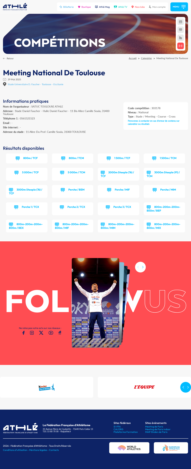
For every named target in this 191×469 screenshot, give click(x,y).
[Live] (180, 46)
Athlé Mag (104, 7)
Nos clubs (140, 7)
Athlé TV (122, 7)
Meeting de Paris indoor (158, 429)
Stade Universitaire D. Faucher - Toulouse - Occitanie (35, 84)
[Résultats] (180, 30)
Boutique (86, 7)
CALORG (118, 429)
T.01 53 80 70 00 (50, 431)
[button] (142, 267)
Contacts (54, 449)
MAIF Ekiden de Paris (156, 431)
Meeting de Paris (154, 426)
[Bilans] (180, 38)
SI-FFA (117, 426)
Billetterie (68, 7)
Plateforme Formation (126, 431)
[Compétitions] (180, 21)
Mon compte (159, 7)
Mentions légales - (39, 449)
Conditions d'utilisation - (16, 449)
